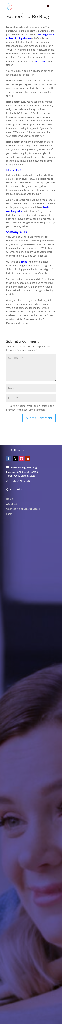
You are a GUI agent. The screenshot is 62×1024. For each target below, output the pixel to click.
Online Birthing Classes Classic (23, 508)
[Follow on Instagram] (21, 458)
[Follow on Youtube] (27, 458)
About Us (11, 503)
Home (9, 498)
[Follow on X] (15, 458)
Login (9, 513)
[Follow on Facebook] (8, 458)
